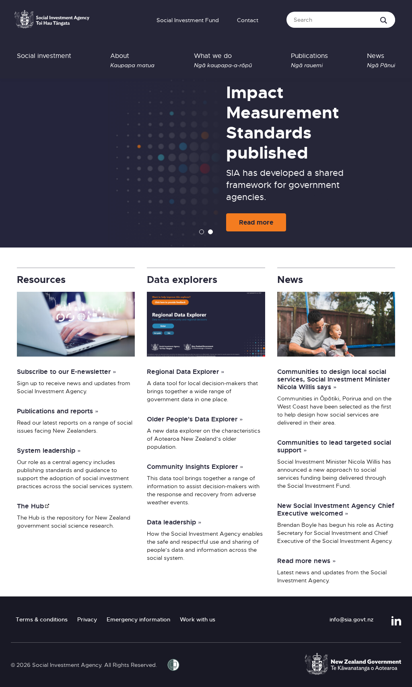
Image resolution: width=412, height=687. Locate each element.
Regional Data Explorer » (186, 371)
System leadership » (49, 450)
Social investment (44, 56)
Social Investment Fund (188, 20)
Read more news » (306, 561)
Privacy (87, 619)
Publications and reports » (58, 411)
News (381, 60)
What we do (223, 60)
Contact (247, 20)
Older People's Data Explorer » (195, 419)
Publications (309, 60)
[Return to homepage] (52, 21)
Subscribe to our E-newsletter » (66, 371)
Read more (256, 222)
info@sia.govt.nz (351, 619)
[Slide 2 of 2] (210, 232)
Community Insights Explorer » (195, 466)
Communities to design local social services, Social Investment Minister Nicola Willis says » (333, 379)
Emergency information (138, 619)
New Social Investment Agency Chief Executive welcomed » (335, 509)
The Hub (30, 506)
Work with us (197, 619)
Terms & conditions (42, 619)
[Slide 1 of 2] (201, 232)
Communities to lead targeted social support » (334, 446)
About (132, 60)
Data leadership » (174, 522)
